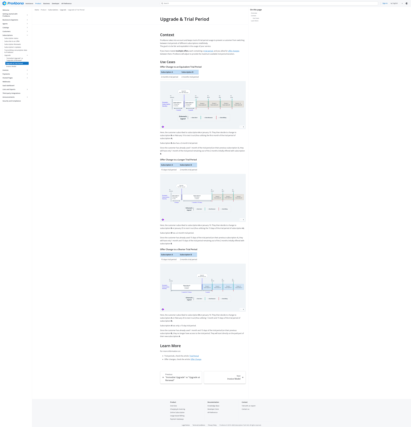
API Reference (66, 3)
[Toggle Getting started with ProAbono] (27, 15)
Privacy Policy (212, 425)
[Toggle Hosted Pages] (27, 77)
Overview (173, 406)
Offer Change (196, 359)
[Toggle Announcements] (27, 97)
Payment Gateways (177, 419)
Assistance (29, 3)
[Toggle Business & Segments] (27, 20)
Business (46, 3)
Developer (55, 3)
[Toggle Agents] (27, 23)
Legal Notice (186, 425)
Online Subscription (177, 412)
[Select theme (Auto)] (406, 3)
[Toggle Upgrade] (27, 55)
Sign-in (385, 3)
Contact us (245, 409)
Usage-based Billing (177, 416)
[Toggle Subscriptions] (27, 35)
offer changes (233, 51)
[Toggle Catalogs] (27, 27)
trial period (208, 51)
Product (38, 3)
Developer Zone (213, 409)
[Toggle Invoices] (27, 70)
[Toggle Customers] (27, 31)
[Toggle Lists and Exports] (27, 89)
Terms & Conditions (199, 425)
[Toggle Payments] (27, 74)
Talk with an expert (248, 406)
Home (37, 10)
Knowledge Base (213, 406)
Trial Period (194, 356)
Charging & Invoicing (177, 409)
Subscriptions (53, 10)
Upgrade (63, 10)
